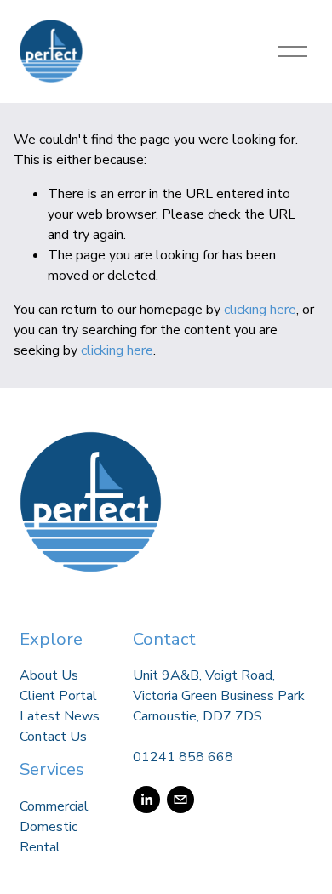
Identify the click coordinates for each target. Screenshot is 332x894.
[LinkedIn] (146, 799)
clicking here (260, 309)
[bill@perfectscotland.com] (180, 799)
